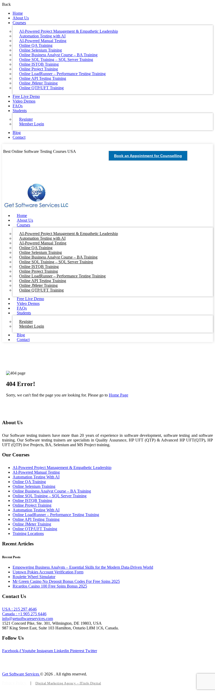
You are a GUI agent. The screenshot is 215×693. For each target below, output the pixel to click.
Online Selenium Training (34, 486)
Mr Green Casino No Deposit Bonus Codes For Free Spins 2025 (66, 581)
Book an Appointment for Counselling (148, 156)
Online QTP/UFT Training (41, 88)
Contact (19, 137)
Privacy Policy (14, 683)
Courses (19, 22)
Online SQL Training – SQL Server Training (50, 496)
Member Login (31, 124)
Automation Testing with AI (36, 477)
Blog (17, 132)
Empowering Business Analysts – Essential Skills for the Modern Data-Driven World (83, 567)
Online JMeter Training (32, 524)
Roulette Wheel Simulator (34, 576)
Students (20, 110)
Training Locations (28, 533)
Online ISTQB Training (32, 500)
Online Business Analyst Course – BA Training (52, 491)
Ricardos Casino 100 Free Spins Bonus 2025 (50, 586)
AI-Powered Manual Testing (36, 472)
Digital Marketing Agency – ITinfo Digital (68, 683)
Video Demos (24, 101)
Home (18, 13)
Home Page (118, 395)
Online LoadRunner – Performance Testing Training (56, 514)
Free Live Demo (26, 96)
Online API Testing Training (36, 519)
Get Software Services (21, 674)
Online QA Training (29, 481)
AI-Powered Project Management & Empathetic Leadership (62, 467)
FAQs (18, 106)
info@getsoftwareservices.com (27, 618)
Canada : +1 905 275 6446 (24, 614)
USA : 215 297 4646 (19, 609)
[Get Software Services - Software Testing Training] (36, 206)
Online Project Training (32, 505)
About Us (21, 18)
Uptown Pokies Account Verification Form (48, 572)
